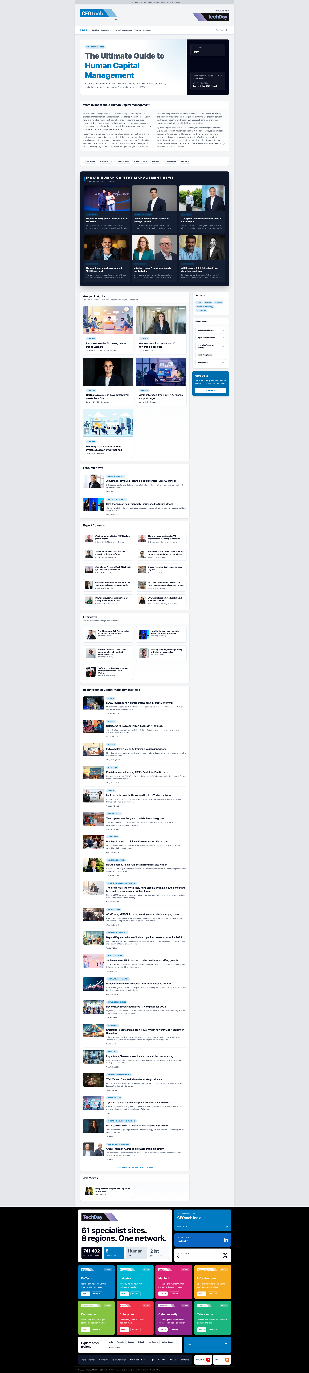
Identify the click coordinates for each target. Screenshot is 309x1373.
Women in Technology (205, 307)
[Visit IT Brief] (130, 1306)
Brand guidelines (88, 1360)
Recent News (170, 161)
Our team (173, 1360)
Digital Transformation (123, 30)
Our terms (185, 1360)
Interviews (156, 161)
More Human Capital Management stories (134, 1167)
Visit (84, 1294)
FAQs (152, 1360)
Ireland (141, 1342)
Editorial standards (137, 1360)
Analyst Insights (106, 161)
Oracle (199, 303)
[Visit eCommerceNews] (91, 1306)
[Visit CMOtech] (168, 1270)
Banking (95, 30)
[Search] (226, 30)
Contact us (210, 390)
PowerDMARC (155, 1370)
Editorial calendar (119, 1360)
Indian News (90, 161)
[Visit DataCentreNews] (207, 1270)
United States (114, 1348)
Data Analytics (106, 30)
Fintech (138, 30)
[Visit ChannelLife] (130, 1270)
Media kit (96, 1294)
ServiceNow (201, 311)
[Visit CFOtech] (91, 1270)
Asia (111, 1342)
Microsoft (218, 303)
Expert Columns (140, 161)
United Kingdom (168, 1342)
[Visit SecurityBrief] (168, 1306)
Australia (120, 1342)
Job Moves (185, 161)
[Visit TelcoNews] (207, 1306)
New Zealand (153, 1342)
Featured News (123, 161)
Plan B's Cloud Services (123, 1370)
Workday (208, 303)
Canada (131, 1342)
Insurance (147, 30)
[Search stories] (226, 1344)
